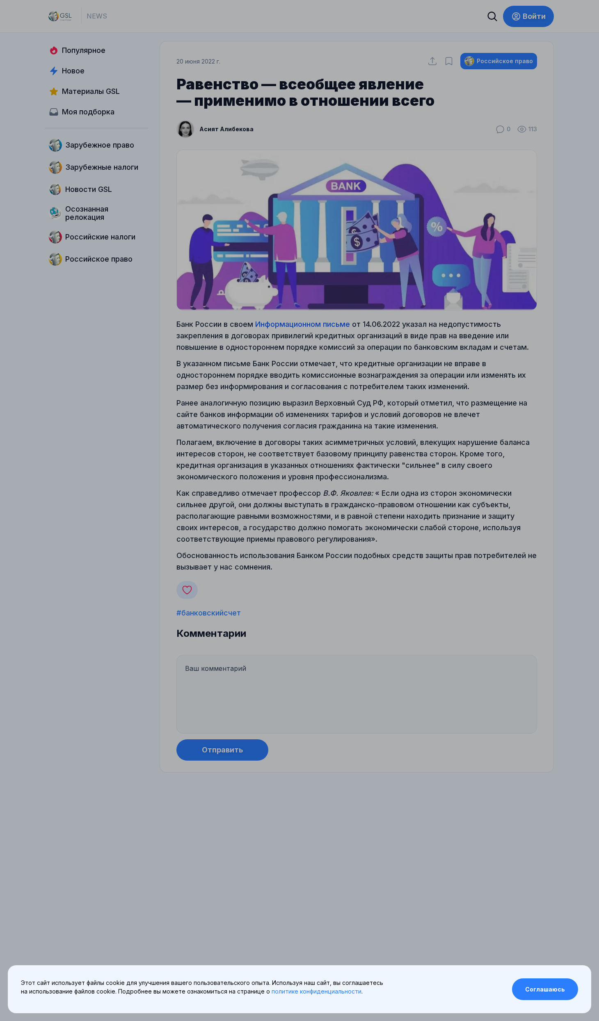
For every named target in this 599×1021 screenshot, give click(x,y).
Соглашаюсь (545, 989)
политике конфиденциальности (316, 991)
